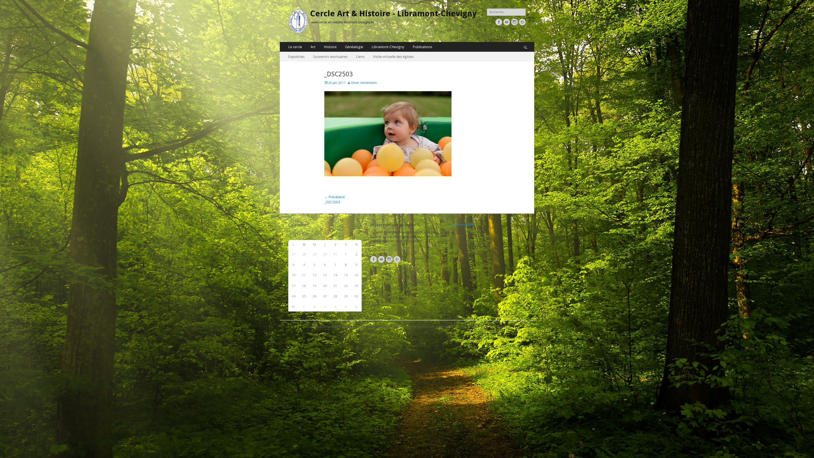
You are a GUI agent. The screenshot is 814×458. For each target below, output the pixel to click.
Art (313, 47)
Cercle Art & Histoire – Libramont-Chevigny (359, 326)
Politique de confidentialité (437, 326)
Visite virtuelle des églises (393, 56)
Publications (422, 47)
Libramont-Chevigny (388, 47)
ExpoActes (296, 56)
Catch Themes (497, 326)
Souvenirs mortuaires (330, 56)
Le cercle (295, 47)
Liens (360, 56)
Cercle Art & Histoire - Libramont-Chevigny (393, 13)
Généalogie (354, 47)
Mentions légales (463, 224)
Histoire (330, 47)
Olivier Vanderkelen (364, 83)
